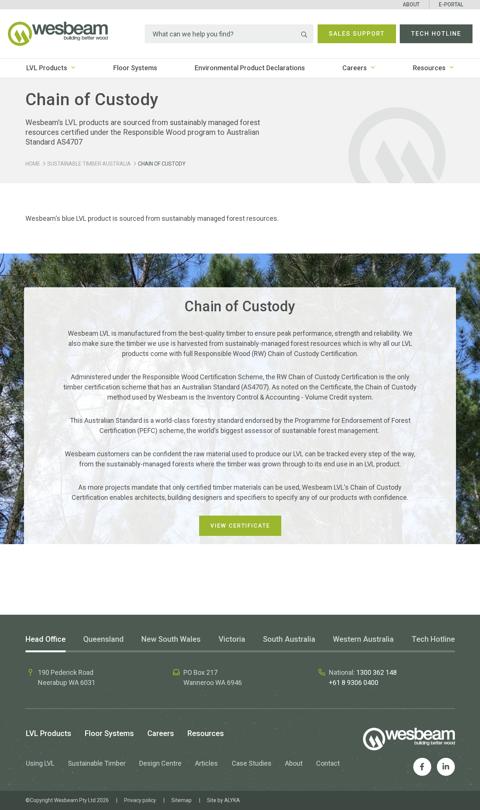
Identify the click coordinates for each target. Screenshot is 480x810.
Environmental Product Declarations (250, 68)
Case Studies (252, 763)
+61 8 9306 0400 (353, 682)
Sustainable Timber (97, 763)
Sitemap (181, 800)
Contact (328, 763)
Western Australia (363, 639)
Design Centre (160, 763)
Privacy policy (140, 800)
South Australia (289, 639)
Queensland (103, 639)
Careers (354, 68)
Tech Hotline (436, 33)
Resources (429, 68)
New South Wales (171, 639)
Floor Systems (135, 68)
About (411, 5)
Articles (206, 763)
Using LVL (40, 763)
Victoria (232, 639)
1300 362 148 (376, 672)
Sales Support (357, 33)
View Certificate (240, 525)
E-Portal (451, 5)
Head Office (46, 639)
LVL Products (46, 68)
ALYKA (232, 800)
